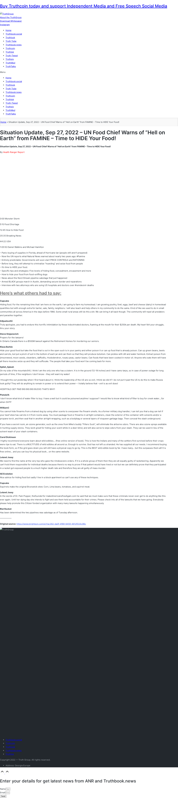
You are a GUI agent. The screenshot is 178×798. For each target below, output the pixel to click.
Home (8, 30)
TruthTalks (11, 66)
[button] (11, 17)
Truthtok (10, 52)
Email (2, 792)
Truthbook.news (14, 44)
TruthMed (10, 62)
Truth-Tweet (12, 55)
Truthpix (10, 59)
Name (3, 789)
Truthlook (10, 37)
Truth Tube (11, 41)
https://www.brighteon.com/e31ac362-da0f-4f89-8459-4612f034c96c (51, 524)
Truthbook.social (14, 34)
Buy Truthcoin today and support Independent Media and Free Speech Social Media (83, 5)
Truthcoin (10, 48)
